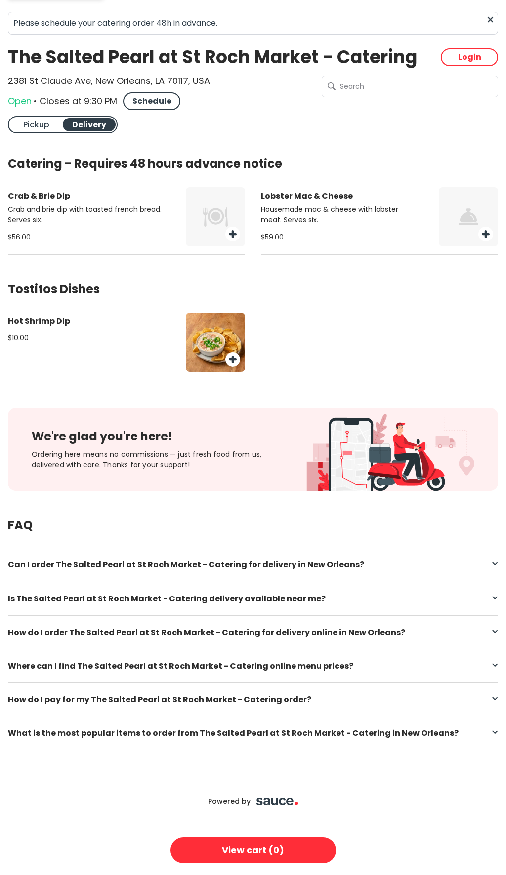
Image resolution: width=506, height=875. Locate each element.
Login (469, 57)
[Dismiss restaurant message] (490, 19)
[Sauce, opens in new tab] (277, 801)
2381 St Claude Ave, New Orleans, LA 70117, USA (109, 81)
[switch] (63, 124)
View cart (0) (253, 850)
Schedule (151, 101)
